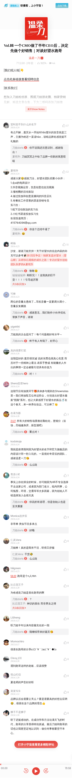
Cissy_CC (16, 658)
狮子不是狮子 (18, 711)
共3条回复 (18, 284)
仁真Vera (16, 539)
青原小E (15, 474)
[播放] (36, 771)
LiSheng (15, 617)
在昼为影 (16, 413)
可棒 (13, 293)
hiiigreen (16, 568)
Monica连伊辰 (19, 515)
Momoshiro (17, 641)
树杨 (13, 243)
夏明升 (14, 170)
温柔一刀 (34, 58)
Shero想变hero (19, 383)
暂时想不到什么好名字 (23, 124)
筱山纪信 (16, 674)
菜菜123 (15, 690)
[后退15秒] (26, 771)
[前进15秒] (46, 771)
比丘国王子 (17, 584)
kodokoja (16, 441)
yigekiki (15, 326)
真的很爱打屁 (18, 350)
